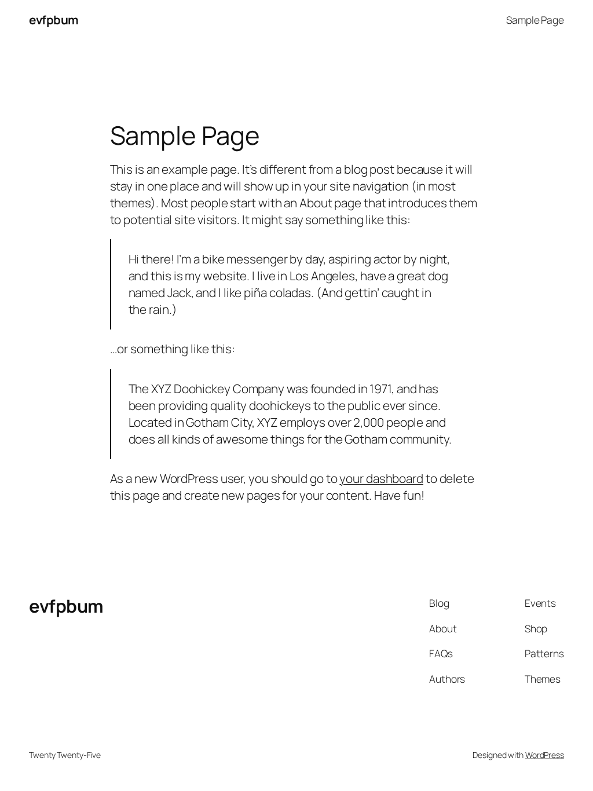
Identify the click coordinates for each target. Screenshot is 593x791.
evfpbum (54, 20)
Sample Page (535, 20)
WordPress (544, 754)
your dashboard (381, 478)
